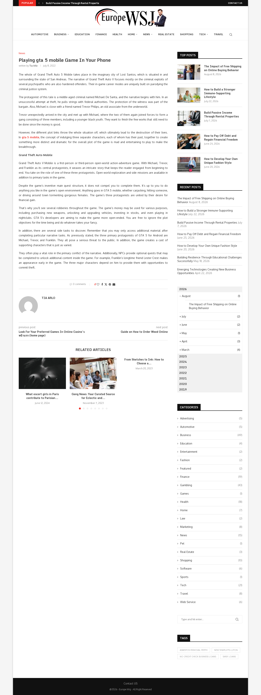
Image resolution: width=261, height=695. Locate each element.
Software (211, 568)
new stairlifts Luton (226, 650)
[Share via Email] (114, 284)
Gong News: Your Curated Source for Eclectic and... (93, 396)
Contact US (235, 3)
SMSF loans (229, 656)
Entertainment (211, 451)
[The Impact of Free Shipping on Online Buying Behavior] (188, 72)
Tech (202, 34)
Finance (101, 34)
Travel (218, 34)
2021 (183, 378)
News (146, 34)
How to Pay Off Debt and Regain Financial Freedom (221, 137)
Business (60, 34)
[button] (39, 3)
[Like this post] (98, 284)
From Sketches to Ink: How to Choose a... (144, 361)
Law (211, 518)
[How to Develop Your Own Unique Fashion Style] (188, 164)
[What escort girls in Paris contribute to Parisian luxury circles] (42, 373)
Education (82, 34)
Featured (211, 468)
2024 (183, 362)
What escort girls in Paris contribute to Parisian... (42, 396)
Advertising (211, 418)
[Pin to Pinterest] (110, 284)
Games (211, 493)
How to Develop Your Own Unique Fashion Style (221, 160)
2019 (183, 389)
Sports (211, 577)
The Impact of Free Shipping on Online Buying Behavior (222, 68)
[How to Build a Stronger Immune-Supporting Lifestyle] (188, 95)
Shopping (186, 34)
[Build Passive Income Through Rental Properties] (188, 118)
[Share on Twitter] (106, 284)
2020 (183, 384)
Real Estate (166, 34)
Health (117, 34)
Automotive (39, 34)
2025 (183, 356)
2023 (183, 367)
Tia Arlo (33, 65)
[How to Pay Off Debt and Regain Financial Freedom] (188, 141)
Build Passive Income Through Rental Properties (73, 3)
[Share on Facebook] (102, 284)
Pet (211, 543)
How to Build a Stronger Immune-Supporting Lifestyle (219, 93)
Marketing (211, 526)
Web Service (211, 602)
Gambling (211, 485)
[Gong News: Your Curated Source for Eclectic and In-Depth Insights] (93, 373)
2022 (183, 373)
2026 (183, 289)
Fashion (211, 460)
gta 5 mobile (30, 137)
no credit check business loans (198, 656)
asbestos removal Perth (194, 650)
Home (131, 34)
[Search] (231, 34)
